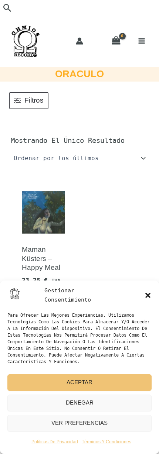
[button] (148, 295)
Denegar (80, 402)
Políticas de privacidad (54, 441)
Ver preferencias (79, 423)
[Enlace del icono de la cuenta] (79, 41)
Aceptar (79, 382)
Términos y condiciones (106, 441)
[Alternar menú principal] (141, 40)
